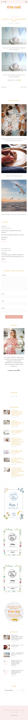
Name (2, 293)
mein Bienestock (6, 248)
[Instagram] (3, 2)
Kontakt (23, 710)
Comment (3, 275)
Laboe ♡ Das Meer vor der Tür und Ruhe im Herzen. (14, 214)
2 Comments (17, 23)
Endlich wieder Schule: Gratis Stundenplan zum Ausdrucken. (17, 431)
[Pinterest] (5, 2)
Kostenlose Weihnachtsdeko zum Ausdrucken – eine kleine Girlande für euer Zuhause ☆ (17, 413)
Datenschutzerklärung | (9, 710)
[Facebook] (1, 2)
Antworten (3, 241)
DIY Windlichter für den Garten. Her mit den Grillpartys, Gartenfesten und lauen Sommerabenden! (17, 460)
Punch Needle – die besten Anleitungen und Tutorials (16, 451)
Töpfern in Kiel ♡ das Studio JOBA (14, 176)
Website (3, 308)
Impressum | (18, 710)
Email (2, 301)
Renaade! (4, 226)
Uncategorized (14, 16)
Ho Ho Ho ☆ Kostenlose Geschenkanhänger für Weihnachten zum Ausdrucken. (17, 423)
